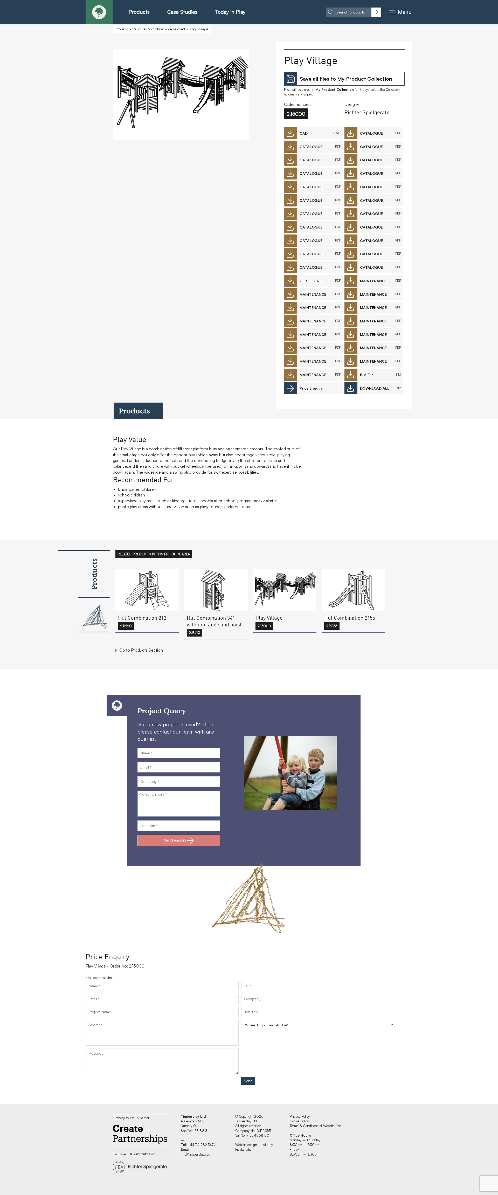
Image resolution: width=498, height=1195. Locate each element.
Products (139, 12)
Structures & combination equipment (158, 29)
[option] (181, 95)
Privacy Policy (300, 1116)
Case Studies (182, 12)
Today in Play (230, 12)
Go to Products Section (141, 650)
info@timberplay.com (196, 1154)
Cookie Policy (299, 1121)
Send (248, 1081)
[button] (399, 12)
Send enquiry (175, 840)
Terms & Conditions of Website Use (315, 1126)
